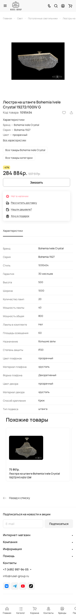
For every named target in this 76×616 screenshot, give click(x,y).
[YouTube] (23, 586)
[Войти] (63, 6)
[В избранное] (64, 112)
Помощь (9, 556)
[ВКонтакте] (6, 586)
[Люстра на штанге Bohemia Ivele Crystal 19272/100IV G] (38, 61)
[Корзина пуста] (70, 6)
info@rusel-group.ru (16, 576)
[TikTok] (31, 586)
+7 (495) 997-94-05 (16, 569)
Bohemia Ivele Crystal (51, 248)
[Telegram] (14, 586)
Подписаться (58, 524)
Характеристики (13, 230)
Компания (10, 542)
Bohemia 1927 (46, 256)
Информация (12, 549)
